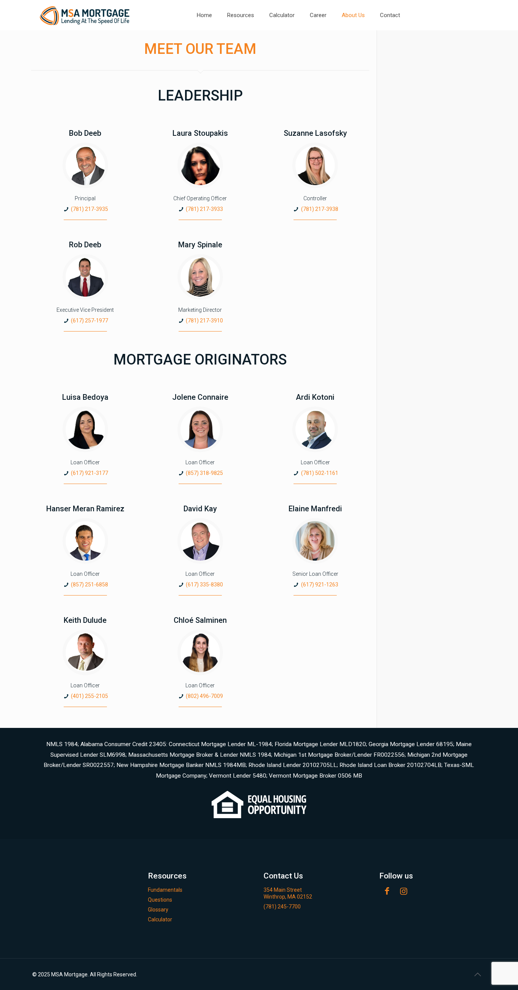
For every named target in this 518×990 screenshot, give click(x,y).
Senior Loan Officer (315, 574)
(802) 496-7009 (204, 696)
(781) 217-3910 (204, 320)
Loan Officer (85, 462)
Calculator (160, 919)
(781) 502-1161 (319, 473)
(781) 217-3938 (319, 209)
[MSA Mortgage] (85, 15)
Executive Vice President (85, 310)
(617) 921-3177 (89, 473)
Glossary (158, 910)
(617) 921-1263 (319, 584)
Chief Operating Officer (200, 198)
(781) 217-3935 (89, 209)
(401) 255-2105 (89, 696)
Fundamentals (165, 890)
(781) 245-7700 (282, 907)
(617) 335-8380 (204, 584)
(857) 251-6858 (89, 584)
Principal (85, 198)
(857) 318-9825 (204, 473)
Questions (160, 900)
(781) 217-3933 (204, 209)
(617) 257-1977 (89, 320)
